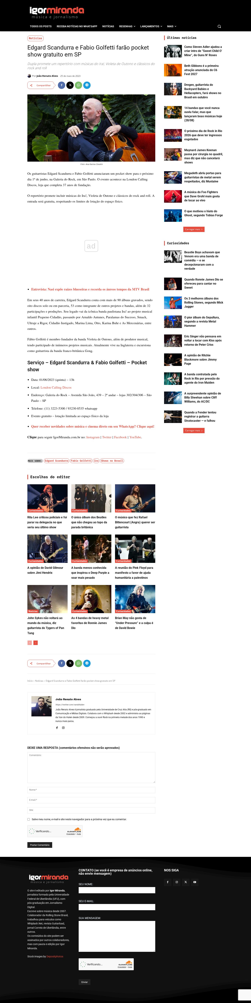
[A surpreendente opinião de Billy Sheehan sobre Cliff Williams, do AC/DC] (173, 398)
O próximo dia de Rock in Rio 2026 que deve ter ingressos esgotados (203, 135)
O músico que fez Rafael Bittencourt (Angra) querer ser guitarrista (135, 522)
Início (30, 680)
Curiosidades (35, 510)
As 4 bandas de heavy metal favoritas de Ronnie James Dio (90, 623)
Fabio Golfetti (81, 460)
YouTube (135, 437)
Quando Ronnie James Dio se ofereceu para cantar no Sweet (203, 284)
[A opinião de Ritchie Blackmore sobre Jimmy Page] (173, 359)
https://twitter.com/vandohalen (69, 705)
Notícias (35, 38)
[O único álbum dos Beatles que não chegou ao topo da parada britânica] (91, 498)
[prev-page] (29, 642)
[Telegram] (87, 85)
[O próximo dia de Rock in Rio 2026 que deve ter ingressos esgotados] (173, 135)
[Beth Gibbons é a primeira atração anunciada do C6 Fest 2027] (173, 70)
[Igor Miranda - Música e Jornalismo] (56, 12)
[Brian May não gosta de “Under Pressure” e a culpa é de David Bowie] (135, 599)
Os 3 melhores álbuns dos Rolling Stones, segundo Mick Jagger (203, 303)
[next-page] (35, 642)
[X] (70, 85)
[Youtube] (194, 882)
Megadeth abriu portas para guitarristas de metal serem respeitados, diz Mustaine (202, 177)
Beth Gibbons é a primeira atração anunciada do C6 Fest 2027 (201, 70)
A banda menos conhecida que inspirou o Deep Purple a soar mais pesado (90, 572)
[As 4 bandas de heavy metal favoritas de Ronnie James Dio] (91, 599)
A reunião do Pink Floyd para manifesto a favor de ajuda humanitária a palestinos (134, 572)
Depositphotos (54, 956)
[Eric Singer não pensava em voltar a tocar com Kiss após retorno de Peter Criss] (173, 340)
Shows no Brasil (112, 460)
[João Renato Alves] (29, 76)
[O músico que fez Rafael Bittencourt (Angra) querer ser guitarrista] (135, 498)
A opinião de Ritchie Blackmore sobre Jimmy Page (200, 359)
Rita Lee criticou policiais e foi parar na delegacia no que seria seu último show (47, 522)
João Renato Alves (47, 75)
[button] (219, 26)
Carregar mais (192, 229)
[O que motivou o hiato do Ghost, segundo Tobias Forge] (173, 215)
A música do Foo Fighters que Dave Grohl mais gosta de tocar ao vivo (202, 196)
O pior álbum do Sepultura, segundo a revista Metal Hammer (202, 321)
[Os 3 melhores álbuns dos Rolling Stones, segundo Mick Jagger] (173, 303)
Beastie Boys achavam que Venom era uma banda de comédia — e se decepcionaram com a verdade (202, 261)
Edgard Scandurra (56, 460)
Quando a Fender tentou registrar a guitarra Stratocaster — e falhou (200, 416)
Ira (96, 460)
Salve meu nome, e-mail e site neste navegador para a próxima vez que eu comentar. (79, 819)
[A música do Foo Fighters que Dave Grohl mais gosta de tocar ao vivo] (173, 196)
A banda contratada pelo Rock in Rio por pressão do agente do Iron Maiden (202, 378)
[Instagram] (63, 727)
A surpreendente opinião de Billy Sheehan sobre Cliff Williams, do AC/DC (202, 397)
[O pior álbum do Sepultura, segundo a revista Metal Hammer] (173, 321)
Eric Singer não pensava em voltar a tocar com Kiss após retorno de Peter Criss (203, 340)
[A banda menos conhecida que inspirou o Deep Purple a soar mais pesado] (91, 549)
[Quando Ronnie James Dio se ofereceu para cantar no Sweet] (173, 284)
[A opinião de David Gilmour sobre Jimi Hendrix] (47, 549)
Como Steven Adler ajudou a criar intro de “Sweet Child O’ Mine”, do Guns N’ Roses (203, 51)
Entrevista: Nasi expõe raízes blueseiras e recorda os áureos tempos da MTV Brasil (90, 289)
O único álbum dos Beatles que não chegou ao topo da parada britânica (89, 522)
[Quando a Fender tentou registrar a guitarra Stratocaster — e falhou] (173, 416)
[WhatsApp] (78, 85)
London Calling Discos (56, 387)
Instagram (93, 437)
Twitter (107, 437)
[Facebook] (61, 85)
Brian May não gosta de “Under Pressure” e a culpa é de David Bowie (134, 623)
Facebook (120, 437)
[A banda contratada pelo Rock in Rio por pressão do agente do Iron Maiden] (173, 378)
